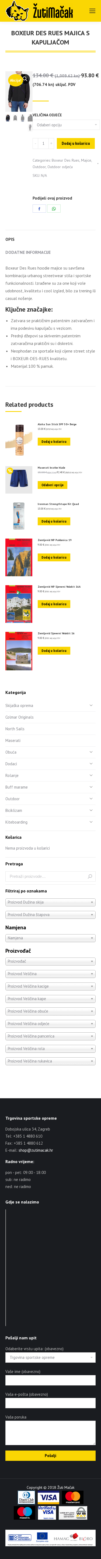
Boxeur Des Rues (65, 160)
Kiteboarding (16, 822)
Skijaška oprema (19, 705)
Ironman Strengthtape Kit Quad (58, 504)
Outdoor (39, 166)
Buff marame (16, 787)
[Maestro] (24, 1518)
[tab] (50, 236)
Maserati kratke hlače (51, 467)
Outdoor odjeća (60, 166)
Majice (86, 160)
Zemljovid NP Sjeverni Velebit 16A (59, 586)
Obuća (10, 752)
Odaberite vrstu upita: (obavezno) (34, 1348)
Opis (10, 239)
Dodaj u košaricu (76, 143)
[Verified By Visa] (47, 1518)
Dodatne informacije (28, 252)
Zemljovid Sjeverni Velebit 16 (56, 633)
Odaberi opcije (52, 485)
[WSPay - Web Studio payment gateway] (73, 1518)
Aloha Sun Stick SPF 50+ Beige (57, 424)
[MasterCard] (73, 1502)
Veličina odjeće (47, 115)
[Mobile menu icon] (92, 11)
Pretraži (90, 876)
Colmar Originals (19, 717)
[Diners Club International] (26, 1502)
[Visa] (48, 1502)
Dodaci (11, 763)
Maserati (12, 740)
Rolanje (12, 775)
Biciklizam (13, 810)
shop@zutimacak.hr (36, 1150)
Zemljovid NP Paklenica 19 (55, 540)
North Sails (15, 728)
